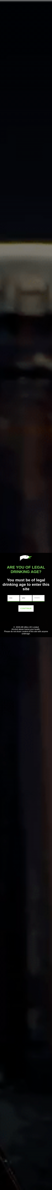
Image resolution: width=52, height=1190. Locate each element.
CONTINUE (26, 608)
